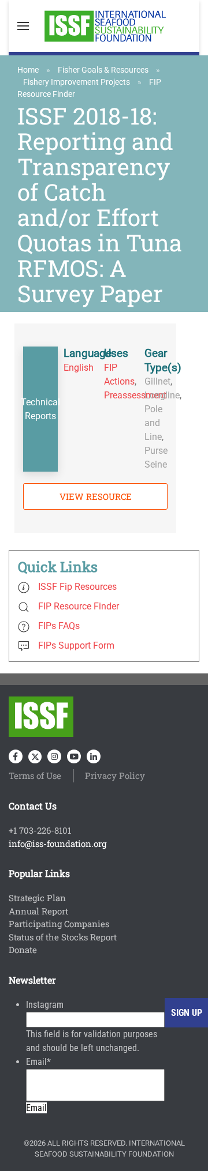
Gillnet (157, 381)
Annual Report (38, 911)
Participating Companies (59, 923)
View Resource (96, 496)
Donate (23, 949)
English (79, 367)
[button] (23, 26)
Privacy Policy (115, 775)
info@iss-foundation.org (57, 843)
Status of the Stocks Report (63, 937)
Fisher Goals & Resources (103, 69)
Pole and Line (153, 423)
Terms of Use (35, 775)
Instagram (45, 1004)
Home (28, 69)
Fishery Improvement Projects (76, 81)
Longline (162, 395)
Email (38, 1061)
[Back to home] (104, 26)
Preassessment (135, 395)
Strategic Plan (37, 897)
